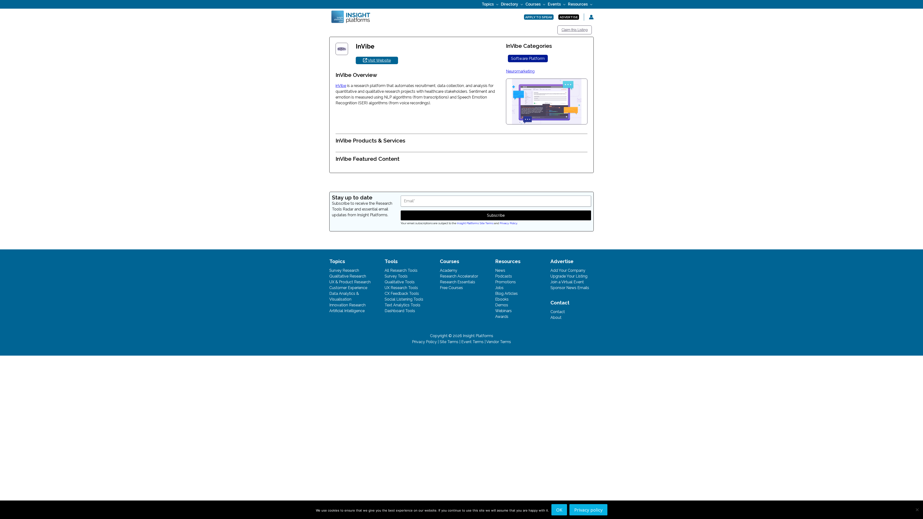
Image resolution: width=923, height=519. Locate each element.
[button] (496, 4)
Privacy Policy (508, 223)
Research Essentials (457, 282)
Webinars (503, 311)
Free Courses (451, 287)
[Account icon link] (591, 17)
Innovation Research (347, 305)
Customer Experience (348, 287)
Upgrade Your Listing (568, 276)
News (500, 270)
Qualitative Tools (400, 282)
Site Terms (449, 342)
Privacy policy (588, 510)
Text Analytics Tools (402, 305)
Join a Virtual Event (567, 282)
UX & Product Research (350, 282)
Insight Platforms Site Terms (475, 223)
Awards (501, 316)
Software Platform (528, 58)
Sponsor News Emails (569, 287)
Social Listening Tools (404, 299)
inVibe (341, 85)
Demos (501, 305)
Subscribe (496, 215)
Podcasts (503, 276)
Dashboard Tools (400, 311)
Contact (557, 311)
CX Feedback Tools (402, 293)
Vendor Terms (498, 342)
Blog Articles (506, 293)
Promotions (505, 282)
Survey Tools (396, 276)
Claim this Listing (574, 30)
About (555, 317)
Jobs (499, 287)
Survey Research (344, 270)
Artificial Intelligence (347, 311)
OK (559, 510)
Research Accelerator (459, 276)
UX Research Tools (401, 287)
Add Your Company (567, 270)
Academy (448, 270)
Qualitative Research (347, 276)
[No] (917, 509)
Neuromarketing (520, 71)
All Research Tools (401, 270)
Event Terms (472, 342)
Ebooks (502, 299)
